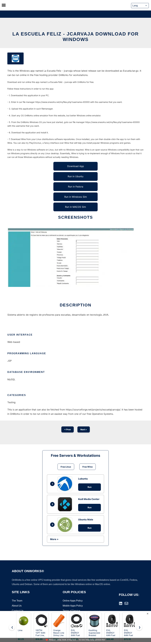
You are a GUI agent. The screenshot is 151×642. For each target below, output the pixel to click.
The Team (17, 600)
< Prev (67, 429)
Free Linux (66, 466)
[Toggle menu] (3, 5)
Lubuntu (83, 478)
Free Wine (87, 466)
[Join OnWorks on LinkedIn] (120, 603)
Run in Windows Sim (75, 196)
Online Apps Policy (73, 600)
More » (54, 539)
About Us (17, 605)
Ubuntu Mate (85, 519)
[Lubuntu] (65, 483)
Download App (75, 166)
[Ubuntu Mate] (65, 524)
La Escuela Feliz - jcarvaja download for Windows (75, 36)
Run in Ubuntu (75, 176)
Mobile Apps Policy (73, 605)
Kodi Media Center (89, 499)
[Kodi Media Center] (65, 504)
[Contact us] (126, 603)
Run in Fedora (75, 186)
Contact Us (17, 610)
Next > (83, 429)
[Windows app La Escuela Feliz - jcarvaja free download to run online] (15, 58)
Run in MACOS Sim (75, 206)
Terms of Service (71, 610)
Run (90, 487)
